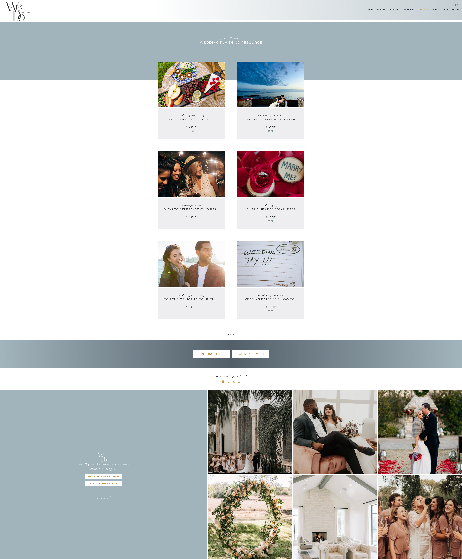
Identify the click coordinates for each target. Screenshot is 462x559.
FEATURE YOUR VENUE (402, 9)
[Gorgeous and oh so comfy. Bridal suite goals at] (335, 517)
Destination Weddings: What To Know (271, 119)
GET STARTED (451, 9)
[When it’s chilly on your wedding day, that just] (420, 432)
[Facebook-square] (223, 381)
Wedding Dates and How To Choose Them (271, 299)
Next (231, 334)
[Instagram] (228, 381)
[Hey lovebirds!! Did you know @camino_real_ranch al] (335, 432)
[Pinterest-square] (233, 381)
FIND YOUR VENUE (377, 9)
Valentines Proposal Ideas (271, 209)
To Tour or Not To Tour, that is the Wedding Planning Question (191, 299)
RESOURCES (423, 9)
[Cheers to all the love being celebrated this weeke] (250, 432)
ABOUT (437, 9)
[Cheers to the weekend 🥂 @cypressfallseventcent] (420, 517)
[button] (211, 354)
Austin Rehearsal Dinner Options (191, 119)
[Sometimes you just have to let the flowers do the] (250, 517)
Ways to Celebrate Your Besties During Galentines (191, 209)
